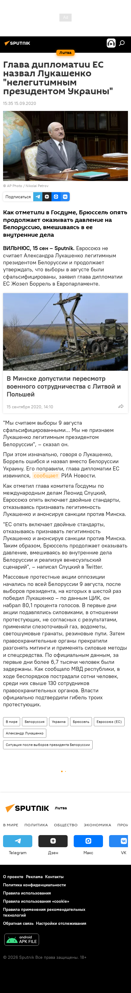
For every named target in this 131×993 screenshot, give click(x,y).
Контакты (54, 876)
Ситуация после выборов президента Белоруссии (48, 744)
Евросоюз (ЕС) (109, 721)
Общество (66, 824)
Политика (36, 824)
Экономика (97, 824)
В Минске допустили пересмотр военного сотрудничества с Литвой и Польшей (64, 386)
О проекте (13, 876)
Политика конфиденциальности (34, 885)
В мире (11, 721)
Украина (59, 721)
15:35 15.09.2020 (19, 103)
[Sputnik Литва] (18, 45)
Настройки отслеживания (61, 923)
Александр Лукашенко (25, 733)
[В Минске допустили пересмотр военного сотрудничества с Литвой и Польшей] (65, 332)
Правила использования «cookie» (36, 901)
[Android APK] (21, 940)
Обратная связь (18, 923)
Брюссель (81, 721)
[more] (121, 406)
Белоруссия (34, 721)
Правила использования (27, 893)
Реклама (34, 876)
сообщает (46, 475)
